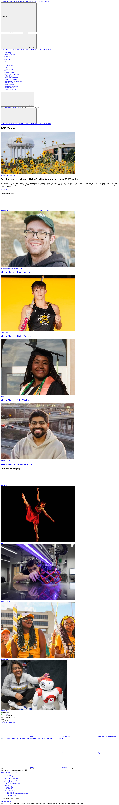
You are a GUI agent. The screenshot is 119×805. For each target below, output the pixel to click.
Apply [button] (13, 722)
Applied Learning (6, 460)
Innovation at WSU (13, 1)
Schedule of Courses (10, 79)
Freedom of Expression (11, 778)
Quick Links (4, 16)
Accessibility (8, 788)
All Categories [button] (5, 485)
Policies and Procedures (11, 77)
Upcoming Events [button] (43, 210)
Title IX (6, 785)
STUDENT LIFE (24, 49)
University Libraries (10, 89)
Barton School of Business (8, 175)
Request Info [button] (4, 722)
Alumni (3, 396)
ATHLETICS (33, 49)
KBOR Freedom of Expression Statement (16, 793)
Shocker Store (8, 82)
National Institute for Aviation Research (12, 268)
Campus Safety (8, 787)
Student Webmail (9, 84)
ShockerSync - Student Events (13, 81)
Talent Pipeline (5, 332)
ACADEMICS (5, 49)
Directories (27, 1)
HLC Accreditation (10, 795)
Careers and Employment (11, 74)
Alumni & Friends (6, 772)
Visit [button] (9, 722)
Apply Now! (8, 67)
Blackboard (7, 71)
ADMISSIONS (14, 49)
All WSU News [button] (6, 210)
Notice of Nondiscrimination (12, 783)
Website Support (9, 792)
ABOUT (40, 49)
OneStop (46, 1)
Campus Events (9, 72)
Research (21, 1)
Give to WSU (34, 1)
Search (3, 33)
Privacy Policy (8, 782)
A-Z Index (7, 775)
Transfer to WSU (9, 88)
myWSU (41, 1)
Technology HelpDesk (11, 86)
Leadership (4, 1)
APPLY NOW (47, 49)
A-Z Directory (8, 69)
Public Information (9, 790)
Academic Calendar (10, 66)
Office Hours (8, 76)
